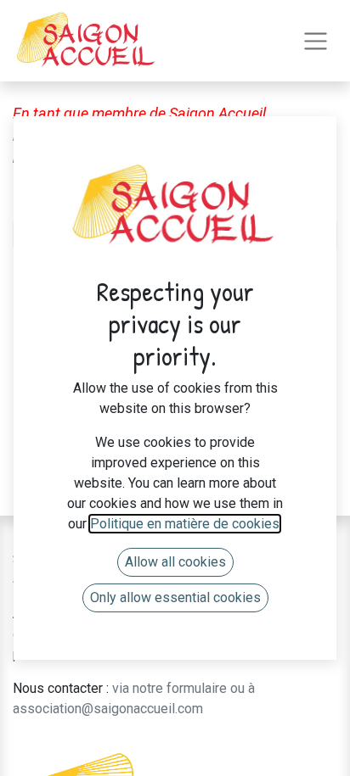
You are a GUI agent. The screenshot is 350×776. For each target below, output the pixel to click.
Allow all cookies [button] (175, 562)
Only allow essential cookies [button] (175, 597)
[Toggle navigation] (315, 41)
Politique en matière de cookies (184, 524)
